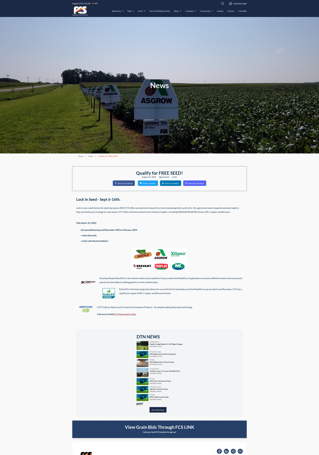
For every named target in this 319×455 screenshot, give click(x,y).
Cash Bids (242, 11)
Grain (140, 11)
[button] (124, 183)
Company (189, 11)
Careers (220, 11)
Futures (231, 11)
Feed (129, 11)
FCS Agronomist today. (125, 314)
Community (205, 11)
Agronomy (116, 11)
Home (80, 156)
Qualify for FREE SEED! (108, 156)
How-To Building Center (159, 11)
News (176, 11)
